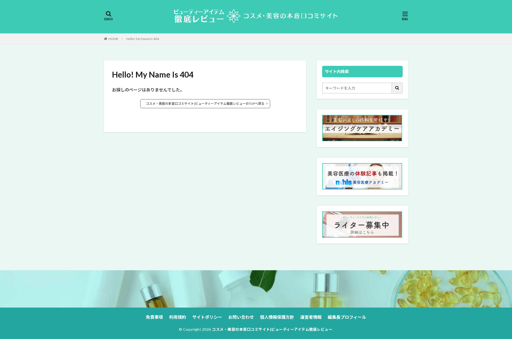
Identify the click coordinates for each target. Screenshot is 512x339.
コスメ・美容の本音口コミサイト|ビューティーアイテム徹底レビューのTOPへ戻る (205, 104)
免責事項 (154, 317)
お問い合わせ (241, 317)
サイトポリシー (207, 317)
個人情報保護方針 (277, 317)
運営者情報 (311, 317)
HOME (113, 39)
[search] (397, 88)
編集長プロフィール (347, 317)
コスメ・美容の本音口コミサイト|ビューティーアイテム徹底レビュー (272, 329)
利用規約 (177, 317)
